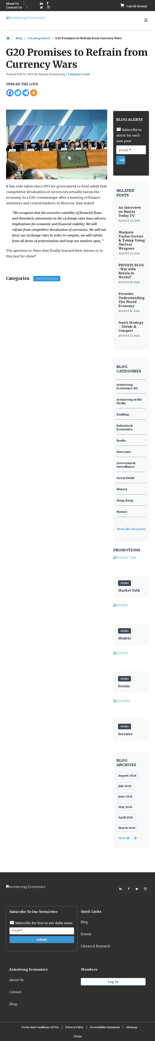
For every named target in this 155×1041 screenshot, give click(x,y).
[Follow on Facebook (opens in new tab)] (48, 4)
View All (123, 838)
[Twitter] (17, 92)
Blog (19, 38)
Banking (122, 414)
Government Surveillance (126, 465)
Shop (13, 1004)
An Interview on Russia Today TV (129, 212)
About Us (12, 3)
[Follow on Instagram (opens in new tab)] (48, 7)
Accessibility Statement (105, 1027)
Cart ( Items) (136, 6)
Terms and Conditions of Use (40, 1027)
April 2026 (125, 817)
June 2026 (125, 796)
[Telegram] (25, 92)
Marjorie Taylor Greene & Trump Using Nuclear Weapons (131, 240)
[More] (33, 92)
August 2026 (127, 775)
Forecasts (123, 452)
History (121, 489)
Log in (113, 982)
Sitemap (131, 1027)
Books (121, 440)
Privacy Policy (74, 1027)
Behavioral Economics (124, 427)
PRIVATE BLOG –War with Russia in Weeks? (131, 271)
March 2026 (126, 828)
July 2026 (124, 786)
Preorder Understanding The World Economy (131, 300)
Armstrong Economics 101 (127, 386)
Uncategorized (39, 38)
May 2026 (125, 807)
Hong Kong (124, 500)
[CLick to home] (10, 38)
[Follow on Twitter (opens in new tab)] (41, 7)
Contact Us (14, 7)
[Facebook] (10, 92)
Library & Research (95, 946)
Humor (121, 512)
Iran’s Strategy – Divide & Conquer (130, 327)
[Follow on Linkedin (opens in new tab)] (41, 4)
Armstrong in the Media (129, 401)
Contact (15, 992)
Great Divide (125, 478)
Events (86, 934)
